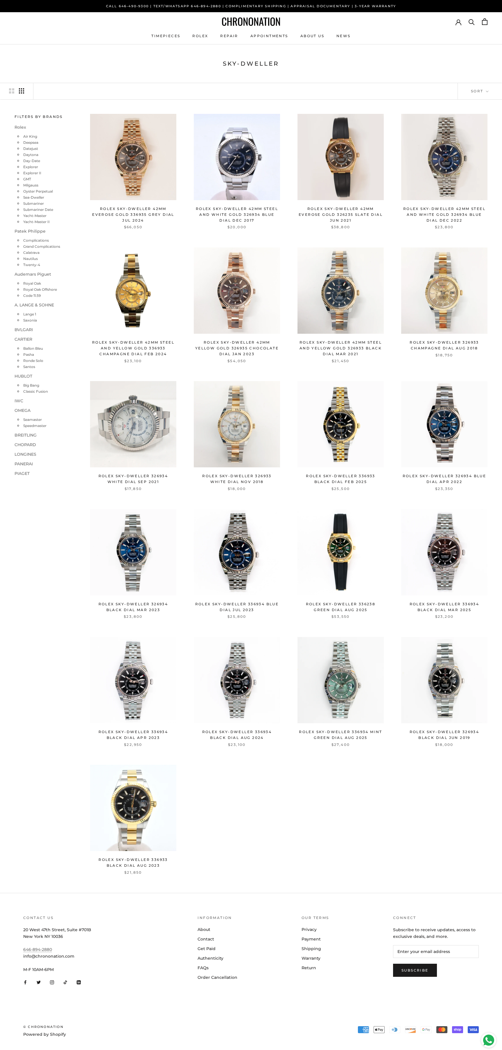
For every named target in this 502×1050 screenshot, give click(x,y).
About (204, 929)
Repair (229, 36)
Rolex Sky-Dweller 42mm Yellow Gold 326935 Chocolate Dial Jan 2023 (237, 348)
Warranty (311, 958)
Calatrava (31, 252)
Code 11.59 (32, 295)
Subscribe (415, 970)
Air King (30, 136)
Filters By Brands (39, 116)
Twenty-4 (31, 265)
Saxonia (30, 320)
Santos (29, 367)
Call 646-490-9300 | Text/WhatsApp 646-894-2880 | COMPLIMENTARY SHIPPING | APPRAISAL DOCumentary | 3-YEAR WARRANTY (251, 6)
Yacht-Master (34, 215)
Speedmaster (34, 425)
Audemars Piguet (33, 274)
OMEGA (23, 410)
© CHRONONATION (43, 1027)
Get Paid (207, 948)
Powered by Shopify (44, 1034)
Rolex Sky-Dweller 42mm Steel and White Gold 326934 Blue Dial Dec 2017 (237, 214)
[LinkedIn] (79, 982)
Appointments (269, 36)
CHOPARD (25, 444)
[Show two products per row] (11, 91)
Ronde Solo (33, 360)
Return (309, 967)
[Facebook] (25, 982)
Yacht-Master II (36, 222)
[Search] (472, 22)
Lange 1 (29, 314)
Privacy (309, 929)
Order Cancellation (217, 977)
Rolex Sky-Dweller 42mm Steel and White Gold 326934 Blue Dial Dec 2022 (444, 214)
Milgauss (30, 185)
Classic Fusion (35, 391)
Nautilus (30, 258)
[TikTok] (65, 982)
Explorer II (32, 173)
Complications (36, 240)
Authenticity (210, 958)
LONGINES (25, 454)
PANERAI (24, 463)
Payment (311, 939)
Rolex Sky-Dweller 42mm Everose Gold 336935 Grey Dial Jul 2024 (133, 214)
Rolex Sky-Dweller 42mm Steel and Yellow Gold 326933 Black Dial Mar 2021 (341, 348)
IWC (19, 400)
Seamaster (32, 419)
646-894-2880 (37, 949)
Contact (206, 939)
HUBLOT (23, 376)
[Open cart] (484, 21)
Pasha (28, 354)
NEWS (343, 36)
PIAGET (22, 473)
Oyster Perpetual (38, 191)
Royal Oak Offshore (40, 289)
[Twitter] (39, 982)
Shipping (311, 948)
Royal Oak (32, 283)
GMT (27, 179)
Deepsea (30, 142)
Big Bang (31, 385)
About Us (312, 36)
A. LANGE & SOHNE (34, 305)
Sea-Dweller (33, 197)
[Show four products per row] (21, 91)
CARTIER (23, 339)
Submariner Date (38, 209)
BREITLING (26, 435)
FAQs (203, 967)
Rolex (200, 36)
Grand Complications (41, 246)
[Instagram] (52, 982)
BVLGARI (24, 329)
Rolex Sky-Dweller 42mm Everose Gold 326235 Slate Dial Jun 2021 (341, 214)
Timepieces (165, 36)
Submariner (33, 203)
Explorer (30, 167)
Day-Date (31, 161)
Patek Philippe (30, 231)
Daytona (30, 154)
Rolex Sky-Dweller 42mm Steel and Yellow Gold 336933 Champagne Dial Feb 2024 (133, 348)
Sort (478, 91)
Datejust (30, 148)
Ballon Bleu (33, 348)
